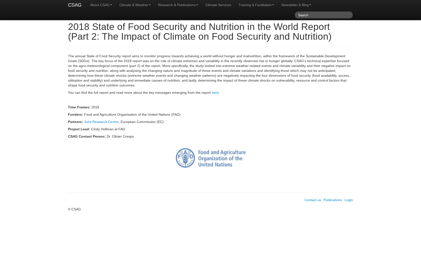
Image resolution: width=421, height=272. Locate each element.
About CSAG (100, 5)
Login (348, 200)
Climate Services (218, 5)
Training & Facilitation (255, 5)
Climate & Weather (133, 5)
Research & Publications (177, 5)
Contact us (313, 200)
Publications (333, 200)
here (215, 92)
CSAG (75, 5)
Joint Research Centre (101, 122)
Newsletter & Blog (295, 5)
